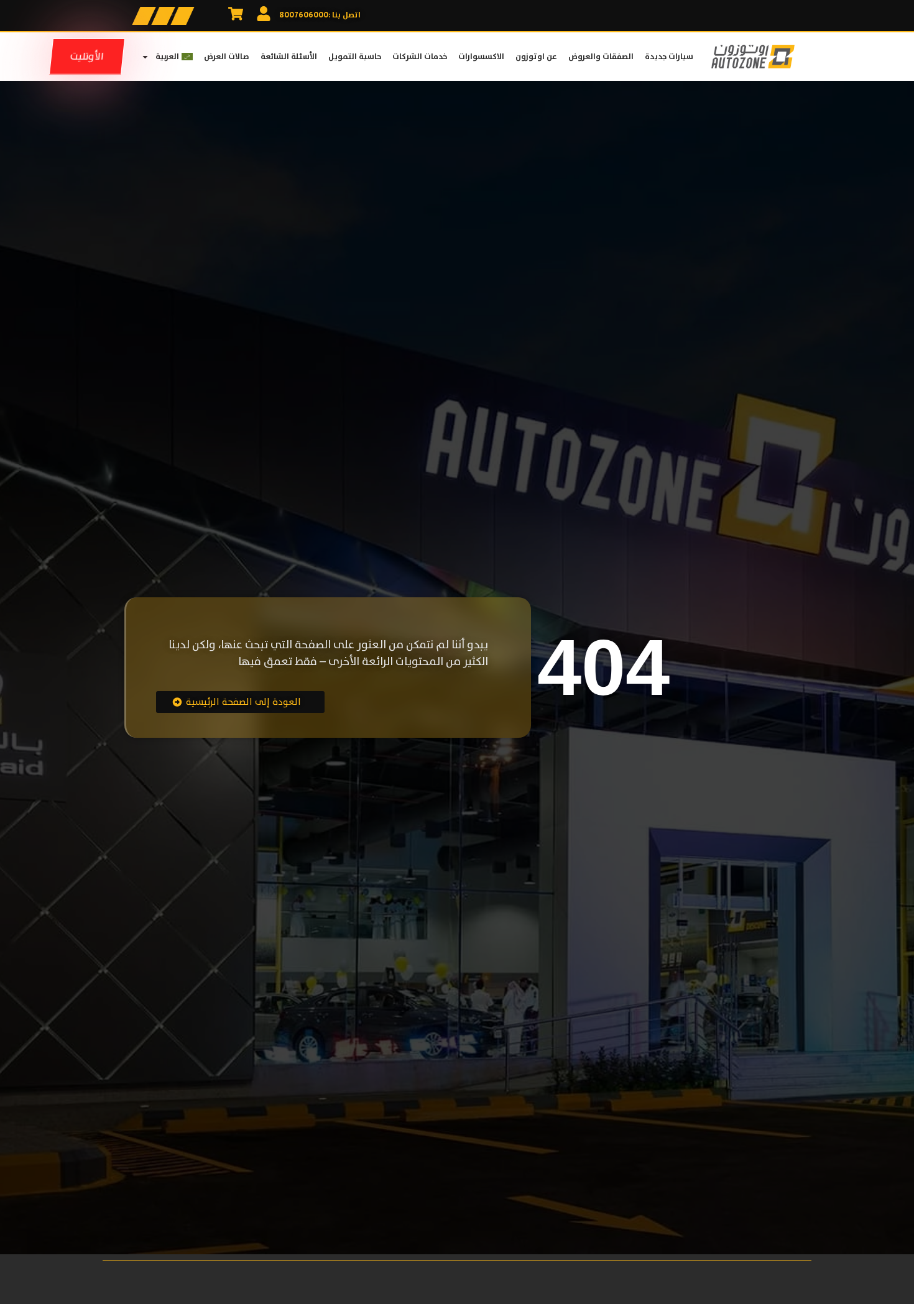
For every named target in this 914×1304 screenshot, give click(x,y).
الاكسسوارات (481, 56)
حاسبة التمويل (354, 56)
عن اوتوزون (536, 56)
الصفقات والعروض (601, 56)
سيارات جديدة (669, 56)
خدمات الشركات (419, 56)
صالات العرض (226, 56)
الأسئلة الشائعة (289, 56)
